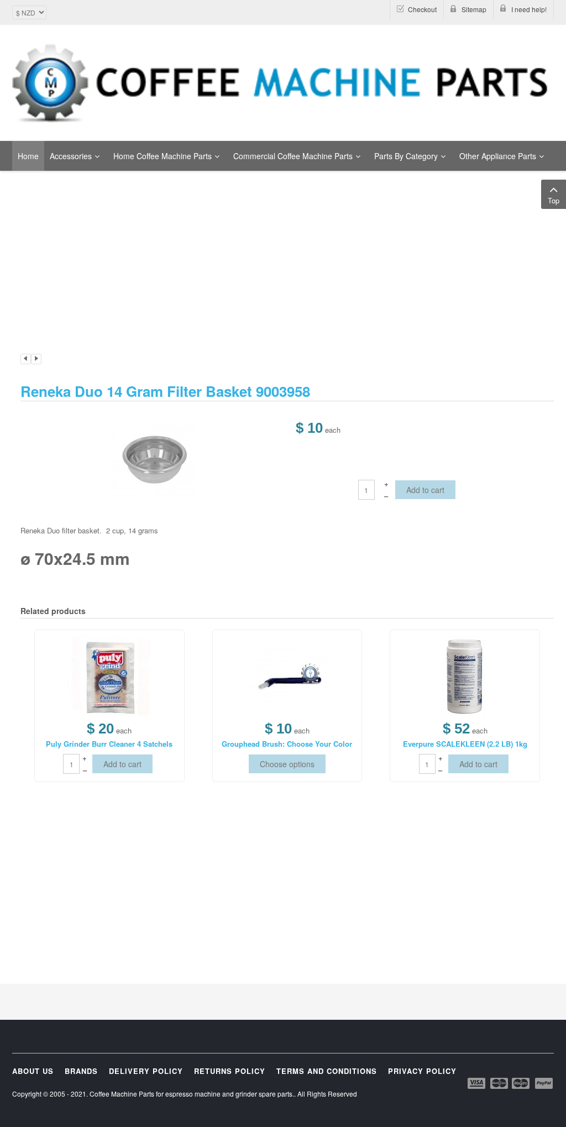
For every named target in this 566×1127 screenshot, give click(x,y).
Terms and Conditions (326, 1071)
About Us (33, 1071)
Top (553, 200)
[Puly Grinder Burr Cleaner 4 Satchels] (109, 675)
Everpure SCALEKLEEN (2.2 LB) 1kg (465, 744)
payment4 (522, 1083)
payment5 (544, 1083)
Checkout (422, 9)
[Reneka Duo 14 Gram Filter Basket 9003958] (153, 458)
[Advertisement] (283, 212)
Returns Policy (229, 1071)
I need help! (529, 9)
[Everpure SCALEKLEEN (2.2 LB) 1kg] (464, 675)
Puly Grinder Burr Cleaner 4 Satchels (109, 744)
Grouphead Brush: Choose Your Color (287, 744)
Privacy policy (422, 1071)
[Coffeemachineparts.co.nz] (283, 83)
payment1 (478, 1083)
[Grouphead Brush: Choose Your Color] (286, 675)
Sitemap (474, 9)
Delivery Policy (146, 1071)
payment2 (500, 1083)
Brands (81, 1071)
